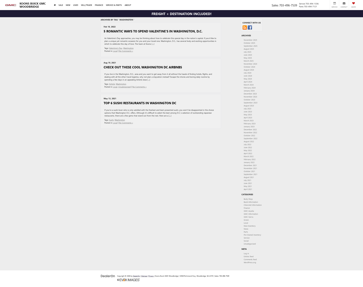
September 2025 (250, 46)
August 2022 (249, 141)
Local (115, 51)
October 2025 (249, 43)
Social (246, 241)
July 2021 (247, 180)
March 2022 (249, 156)
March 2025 (249, 61)
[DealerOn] (108, 275)
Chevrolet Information (253, 205)
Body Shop (248, 199)
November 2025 (250, 40)
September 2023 (250, 102)
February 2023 (250, 123)
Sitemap (144, 276)
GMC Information (251, 214)
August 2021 (249, 177)
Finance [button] (99, 5)
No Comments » (126, 51)
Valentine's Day (115, 48)
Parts (246, 232)
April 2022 (248, 153)
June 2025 (248, 55)
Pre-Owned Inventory (252, 235)
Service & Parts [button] (114, 5)
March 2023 (249, 120)
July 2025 (247, 52)
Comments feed (250, 259)
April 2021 (248, 189)
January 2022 (249, 162)
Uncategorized (124, 86)
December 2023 (250, 93)
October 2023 (249, 99)
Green (246, 220)
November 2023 (250, 96)
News (246, 229)
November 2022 (250, 132)
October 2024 (249, 67)
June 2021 (248, 183)
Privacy (151, 276)
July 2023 (247, 108)
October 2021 (249, 171)
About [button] (128, 5)
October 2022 (249, 135)
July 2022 (247, 144)
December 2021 (250, 165)
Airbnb (112, 84)
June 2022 (248, 147)
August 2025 (249, 49)
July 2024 (247, 73)
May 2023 (248, 114)
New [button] (68, 5)
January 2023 (249, 126)
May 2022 (248, 150)
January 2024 (249, 90)
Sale (61, 5)
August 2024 (249, 70)
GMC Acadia (249, 211)
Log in (246, 253)
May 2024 (248, 78)
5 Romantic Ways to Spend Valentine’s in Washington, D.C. (153, 31)
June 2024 (248, 75)
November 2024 (250, 64)
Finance (247, 208)
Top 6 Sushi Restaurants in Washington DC (140, 103)
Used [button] (75, 5)
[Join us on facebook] (250, 27)
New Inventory (250, 226)
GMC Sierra (248, 217)
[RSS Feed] (244, 27)
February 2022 (250, 159)
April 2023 (248, 117)
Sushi (111, 120)
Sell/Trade (86, 5)
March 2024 (249, 84)
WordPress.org (250, 262)
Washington (128, 48)
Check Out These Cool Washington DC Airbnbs (143, 67)
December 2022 (250, 129)
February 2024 (250, 87)
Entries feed (249, 256)
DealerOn (136, 276)
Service (247, 238)
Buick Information (251, 202)
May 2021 (248, 186)
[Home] (54, 5)
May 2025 (248, 58)
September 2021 (250, 174)
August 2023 (249, 105)
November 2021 (250, 168)
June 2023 (248, 111)
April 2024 (248, 81)
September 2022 (250, 138)
